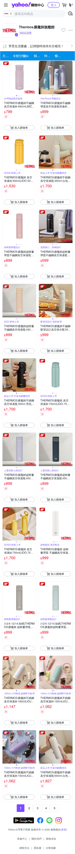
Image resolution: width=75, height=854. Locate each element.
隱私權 (37, 848)
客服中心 (22, 838)
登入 (54, 5)
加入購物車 (21, 127)
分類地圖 (51, 848)
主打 (5, 56)
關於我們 (37, 838)
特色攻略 (48, 56)
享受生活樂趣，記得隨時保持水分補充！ (36, 46)
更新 (63, 829)
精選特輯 (38, 56)
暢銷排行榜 (59, 56)
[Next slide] (33, 77)
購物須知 (51, 838)
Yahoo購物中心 (28, 5)
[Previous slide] (5, 77)
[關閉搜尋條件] (11, 13)
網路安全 (24, 848)
